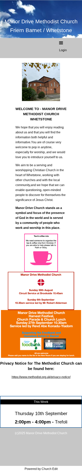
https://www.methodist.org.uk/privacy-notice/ (41, 377)
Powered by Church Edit (41, 468)
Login (63, 50)
